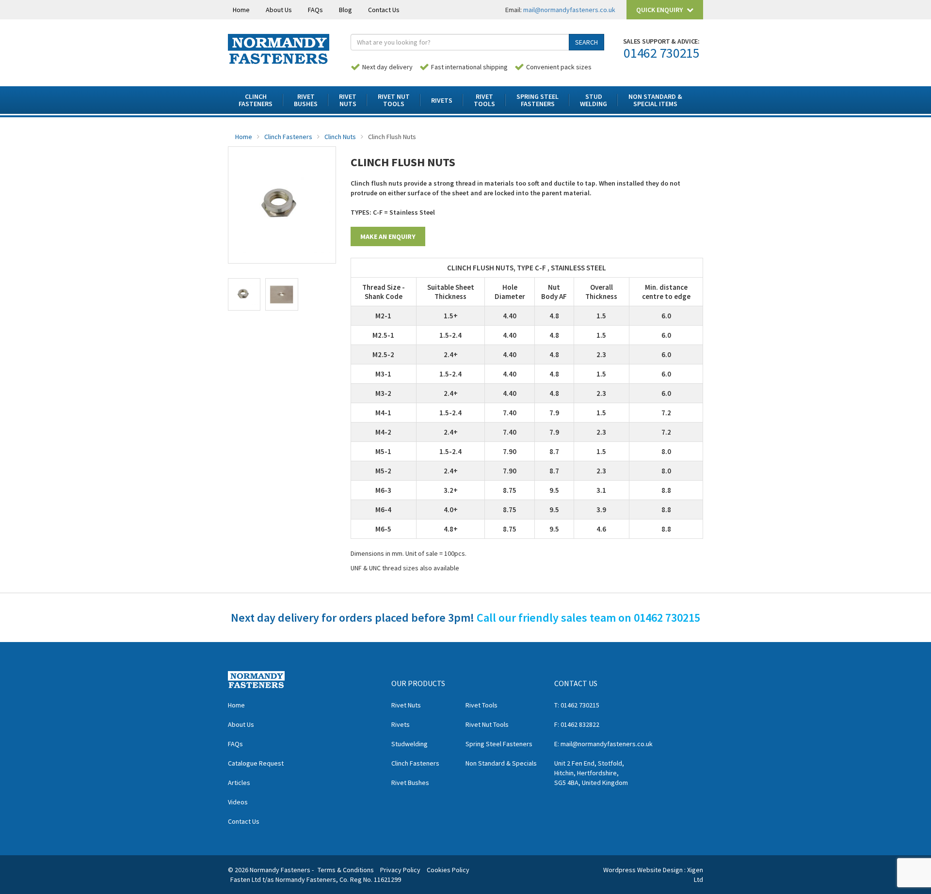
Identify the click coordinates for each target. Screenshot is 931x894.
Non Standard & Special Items (655, 100)
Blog (345, 9)
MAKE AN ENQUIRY (388, 236)
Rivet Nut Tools (487, 724)
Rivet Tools (482, 705)
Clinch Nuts (340, 136)
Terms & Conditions (346, 869)
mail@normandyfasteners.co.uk (569, 9)
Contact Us (384, 9)
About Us (279, 9)
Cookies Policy (448, 869)
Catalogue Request (256, 763)
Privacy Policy (400, 869)
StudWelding (593, 100)
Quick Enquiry (660, 9)
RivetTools (484, 100)
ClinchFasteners (256, 100)
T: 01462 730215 (576, 705)
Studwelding (409, 743)
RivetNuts (347, 100)
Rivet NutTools (394, 100)
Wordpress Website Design (643, 869)
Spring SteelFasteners (537, 100)
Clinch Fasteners (288, 136)
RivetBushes (306, 100)
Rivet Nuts (406, 705)
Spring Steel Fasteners (499, 743)
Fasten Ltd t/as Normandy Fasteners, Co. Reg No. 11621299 (315, 879)
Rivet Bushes (410, 782)
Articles (239, 782)
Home (241, 9)
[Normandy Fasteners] (278, 48)
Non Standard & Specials (501, 763)
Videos (238, 802)
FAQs (315, 9)
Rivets (441, 100)
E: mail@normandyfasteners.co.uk (603, 743)
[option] (282, 205)
